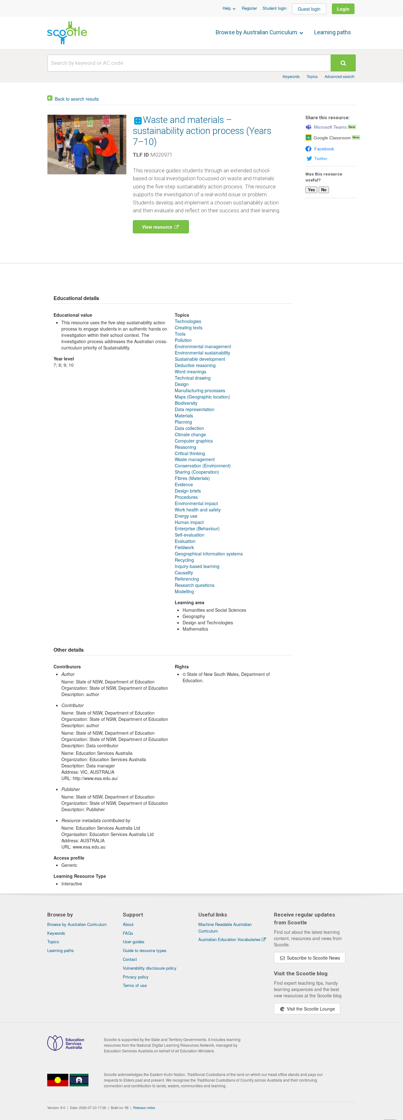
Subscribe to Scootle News (313, 958)
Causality (184, 572)
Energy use (186, 516)
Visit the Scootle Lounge (310, 1009)
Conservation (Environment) (203, 465)
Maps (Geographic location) (202, 396)
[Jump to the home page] (67, 33)
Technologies (188, 321)
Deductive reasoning (195, 365)
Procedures (186, 497)
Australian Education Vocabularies (229, 939)
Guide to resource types (145, 950)
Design (182, 384)
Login (343, 9)
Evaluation (185, 541)
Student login (275, 8)
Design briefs (188, 491)
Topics (312, 76)
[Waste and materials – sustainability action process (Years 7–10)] (87, 176)
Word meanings (190, 371)
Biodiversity (186, 403)
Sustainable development (200, 359)
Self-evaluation (189, 535)
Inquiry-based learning (197, 566)
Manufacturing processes (200, 390)
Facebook (324, 148)
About (128, 924)
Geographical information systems (209, 553)
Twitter (320, 158)
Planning (183, 422)
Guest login (309, 9)
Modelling (184, 591)
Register (249, 8)
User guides (134, 941)
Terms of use (135, 985)
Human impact (189, 522)
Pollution (183, 340)
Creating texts (188, 327)
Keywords (291, 76)
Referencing (187, 579)
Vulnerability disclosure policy (150, 968)
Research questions (194, 585)
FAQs (128, 933)
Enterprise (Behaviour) (197, 528)
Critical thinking (190, 453)
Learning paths (332, 32)
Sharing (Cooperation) (197, 472)
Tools (180, 334)
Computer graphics (194, 440)
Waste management (195, 459)
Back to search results (77, 99)
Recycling (184, 560)
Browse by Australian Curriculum (257, 32)
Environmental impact (196, 503)
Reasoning (185, 447)
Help (227, 8)
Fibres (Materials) (192, 478)
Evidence (184, 484)
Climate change (190, 434)
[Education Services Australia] (65, 1049)
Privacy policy (136, 977)
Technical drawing (193, 378)
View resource (157, 227)
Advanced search (340, 76)
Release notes (144, 1107)
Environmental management (203, 346)
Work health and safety (198, 509)
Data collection (189, 428)
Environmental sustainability (202, 352)
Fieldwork (184, 547)
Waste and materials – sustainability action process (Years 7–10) (202, 130)
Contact (130, 959)
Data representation (194, 409)
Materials (184, 415)
